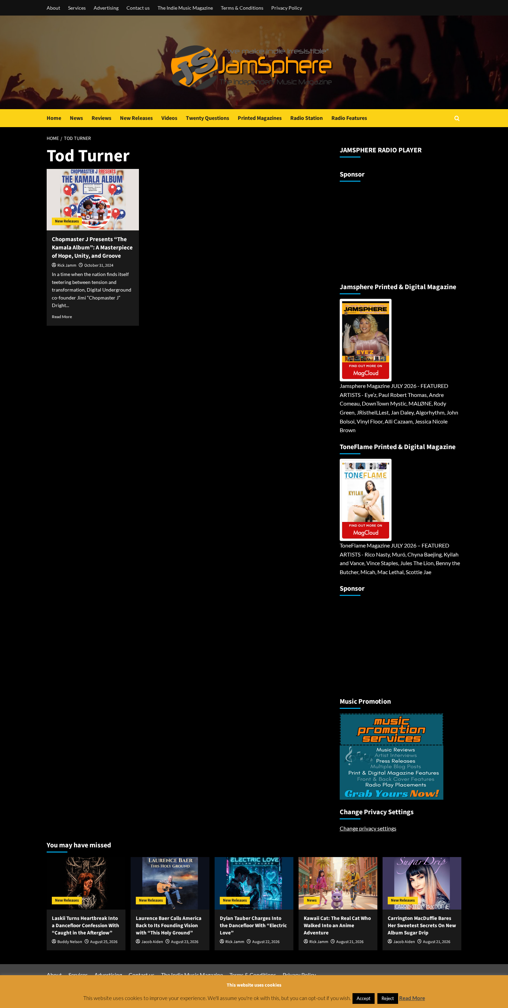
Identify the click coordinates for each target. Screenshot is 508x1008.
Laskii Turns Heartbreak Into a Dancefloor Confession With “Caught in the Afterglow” (85, 925)
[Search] (457, 118)
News (76, 118)
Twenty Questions (207, 118)
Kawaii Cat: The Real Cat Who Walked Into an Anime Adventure (337, 925)
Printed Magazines (260, 118)
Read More (62, 316)
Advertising (106, 8)
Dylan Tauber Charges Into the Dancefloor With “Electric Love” (253, 925)
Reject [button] (388, 998)
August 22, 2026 (266, 942)
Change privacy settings (368, 828)
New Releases (136, 118)
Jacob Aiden (152, 942)
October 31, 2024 (98, 265)
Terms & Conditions (242, 8)
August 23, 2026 (184, 942)
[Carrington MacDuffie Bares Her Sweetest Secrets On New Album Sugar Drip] (422, 883)
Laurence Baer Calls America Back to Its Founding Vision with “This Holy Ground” (168, 925)
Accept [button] (363, 998)
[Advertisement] (383, 229)
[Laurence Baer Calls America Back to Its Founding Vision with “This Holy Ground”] (170, 883)
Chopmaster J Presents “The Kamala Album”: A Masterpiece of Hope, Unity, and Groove (92, 247)
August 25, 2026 (103, 942)
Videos (169, 118)
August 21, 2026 (350, 942)
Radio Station (306, 118)
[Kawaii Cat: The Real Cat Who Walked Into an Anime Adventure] (338, 883)
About (53, 8)
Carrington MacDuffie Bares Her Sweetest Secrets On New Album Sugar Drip (422, 925)
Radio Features (349, 118)
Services (77, 8)
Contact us (138, 8)
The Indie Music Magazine (185, 8)
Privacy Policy (286, 8)
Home (54, 118)
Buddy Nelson (69, 942)
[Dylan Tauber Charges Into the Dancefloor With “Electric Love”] (254, 883)
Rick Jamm (66, 265)
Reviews (101, 118)
